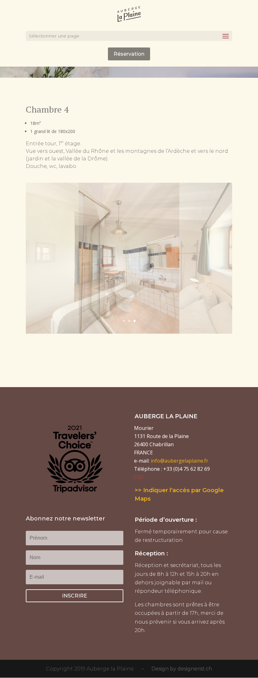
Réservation (129, 54)
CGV (139, 477)
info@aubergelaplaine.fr (179, 460)
